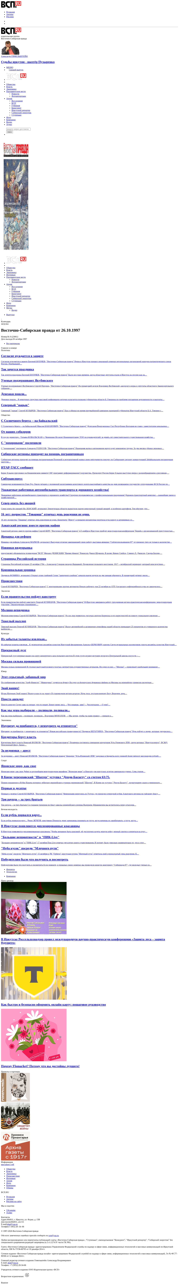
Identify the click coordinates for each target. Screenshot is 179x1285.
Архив (9, 98)
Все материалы (13, 343)
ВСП (14, 103)
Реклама (10, 17)
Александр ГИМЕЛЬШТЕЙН (14, 56)
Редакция (10, 12)
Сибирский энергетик (21, 113)
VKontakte (10, 1210)
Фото (8, 117)
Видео (9, 122)
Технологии (11, 872)
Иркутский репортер (21, 110)
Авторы (9, 14)
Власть (9, 87)
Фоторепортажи (19, 96)
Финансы (10, 869)
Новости (15, 94)
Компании (11, 120)
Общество (10, 84)
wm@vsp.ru (53, 1235)
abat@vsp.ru (12, 1224)
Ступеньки (16, 115)
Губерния (16, 105)
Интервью (10, 275)
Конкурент (16, 108)
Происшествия (13, 1176)
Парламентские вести (16, 91)
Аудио (9, 124)
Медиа (9, 308)
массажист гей (7, 1164)
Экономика (11, 89)
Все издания (17, 101)
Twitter (9, 1213)
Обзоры (9, 1188)
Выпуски (10, 315)
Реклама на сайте (14, 1201)
